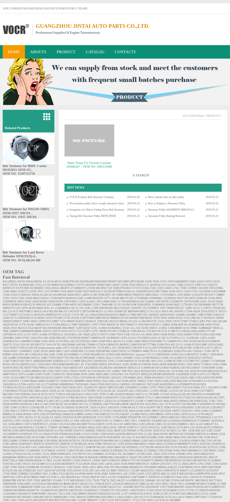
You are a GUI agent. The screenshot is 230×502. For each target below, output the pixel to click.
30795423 (207, 357)
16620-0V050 (161, 447)
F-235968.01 (56, 420)
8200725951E (118, 351)
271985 (223, 387)
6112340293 (38, 317)
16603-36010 (30, 321)
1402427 (102, 387)
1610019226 (25, 434)
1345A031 (116, 377)
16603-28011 (102, 374)
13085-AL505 (146, 483)
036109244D (87, 281)
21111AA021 (168, 284)
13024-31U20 (161, 490)
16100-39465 (101, 473)
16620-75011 (177, 483)
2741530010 (91, 364)
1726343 (85, 477)
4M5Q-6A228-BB (151, 374)
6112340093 (214, 460)
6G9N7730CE (155, 407)
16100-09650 (41, 457)
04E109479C (187, 480)
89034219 (131, 434)
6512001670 (61, 490)
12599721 (131, 427)
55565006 (189, 434)
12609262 (124, 384)
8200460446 (9, 457)
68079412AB (176, 434)
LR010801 (8, 337)
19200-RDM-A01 (116, 437)
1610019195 (51, 443)
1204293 (104, 450)
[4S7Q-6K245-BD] (28, 249)
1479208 (180, 454)
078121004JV (193, 367)
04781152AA (178, 354)
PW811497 (16, 401)
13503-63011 (44, 364)
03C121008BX (150, 417)
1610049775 (147, 460)
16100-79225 (82, 291)
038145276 (29, 304)
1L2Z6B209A (165, 351)
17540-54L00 (192, 311)
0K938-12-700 (42, 460)
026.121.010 (133, 437)
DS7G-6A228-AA (73, 347)
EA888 (12, 357)
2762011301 (163, 371)
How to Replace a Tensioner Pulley (166, 203)
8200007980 (9, 480)
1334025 (143, 387)
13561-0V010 (189, 341)
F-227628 (139, 454)
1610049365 (113, 337)
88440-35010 (42, 331)
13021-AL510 (207, 301)
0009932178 (117, 317)
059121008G (216, 288)
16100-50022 (173, 304)
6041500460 (68, 344)
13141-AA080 (164, 361)
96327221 (154, 427)
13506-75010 (115, 334)
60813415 (174, 417)
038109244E (54, 328)
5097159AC (201, 497)
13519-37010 (167, 454)
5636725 (7, 344)
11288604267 (205, 328)
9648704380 (38, 493)
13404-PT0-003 (75, 450)
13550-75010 (53, 371)
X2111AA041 (150, 347)
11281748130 (168, 427)
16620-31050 (61, 417)
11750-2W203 (144, 430)
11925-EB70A (152, 473)
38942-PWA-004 (182, 437)
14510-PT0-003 (53, 317)
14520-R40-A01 (197, 430)
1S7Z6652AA (55, 334)
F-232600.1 (204, 361)
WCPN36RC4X (24, 288)
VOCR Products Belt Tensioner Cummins (91, 197)
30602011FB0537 (12, 321)
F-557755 (79, 284)
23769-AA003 (136, 473)
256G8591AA (198, 394)
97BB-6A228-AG (125, 291)
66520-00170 (204, 487)
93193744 (8, 463)
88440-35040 (38, 477)
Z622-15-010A (114, 357)
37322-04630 (82, 463)
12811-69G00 (146, 424)
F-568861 (219, 294)
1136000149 (147, 367)
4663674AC (90, 347)
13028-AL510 (56, 390)
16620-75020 (61, 367)
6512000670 (213, 341)
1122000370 (176, 301)
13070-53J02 (39, 414)
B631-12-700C (179, 430)
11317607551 (79, 454)
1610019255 (218, 443)
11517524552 (60, 447)
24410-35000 (162, 470)
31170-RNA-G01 (185, 427)
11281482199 (36, 407)
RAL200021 (9, 281)
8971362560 (137, 281)
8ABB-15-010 (81, 434)
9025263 (101, 447)
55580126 (124, 331)
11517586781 (212, 374)
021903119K (130, 304)
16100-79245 (128, 284)
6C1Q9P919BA (92, 497)
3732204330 (215, 497)
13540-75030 (89, 487)
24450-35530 (212, 324)
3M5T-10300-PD (110, 460)
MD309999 (19, 490)
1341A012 (52, 493)
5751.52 (176, 463)
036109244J (25, 404)
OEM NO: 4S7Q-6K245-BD (21, 260)
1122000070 (125, 440)
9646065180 (213, 394)
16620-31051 (97, 463)
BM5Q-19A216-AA (131, 321)
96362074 (92, 493)
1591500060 (150, 467)
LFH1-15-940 (115, 361)
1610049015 (131, 387)
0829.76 (161, 341)
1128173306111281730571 (17, 361)
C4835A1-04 (39, 311)
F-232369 (134, 470)
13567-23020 (164, 288)
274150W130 (153, 331)
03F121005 (153, 384)
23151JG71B (175, 390)
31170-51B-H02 (179, 447)
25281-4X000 (164, 437)
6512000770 (52, 381)
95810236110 (106, 493)
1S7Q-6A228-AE (105, 390)
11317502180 (146, 447)
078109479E (134, 417)
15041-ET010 (96, 384)
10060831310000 (30, 341)
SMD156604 (86, 437)
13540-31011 (182, 477)
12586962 (23, 473)
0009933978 (203, 473)
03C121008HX (95, 454)
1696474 (125, 460)
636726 (21, 281)
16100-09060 (127, 463)
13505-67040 (165, 450)
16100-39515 (218, 473)
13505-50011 (10, 410)
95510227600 (25, 390)
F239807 (54, 321)
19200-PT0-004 (121, 288)
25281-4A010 (196, 281)
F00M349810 (123, 294)
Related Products (17, 128)
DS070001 (144, 324)
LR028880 (174, 500)
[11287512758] (28, 163)
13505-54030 (70, 457)
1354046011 (25, 351)
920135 (48, 497)
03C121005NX (11, 381)
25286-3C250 (160, 493)
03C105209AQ (130, 447)
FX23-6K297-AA (124, 414)
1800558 (45, 480)
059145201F (115, 364)
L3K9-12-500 (40, 404)
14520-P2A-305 (161, 430)
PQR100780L (103, 351)
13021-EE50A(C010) (144, 371)
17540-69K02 (10, 390)
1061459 (137, 347)
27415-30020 (76, 497)
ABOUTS (38, 52)
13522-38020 (113, 430)
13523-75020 (69, 371)
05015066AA (108, 497)
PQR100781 (144, 304)
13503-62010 (220, 463)
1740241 (100, 357)
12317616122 (160, 500)
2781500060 (129, 377)
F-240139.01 (112, 407)
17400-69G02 (127, 407)
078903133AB (45, 367)
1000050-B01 (60, 497)
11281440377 (217, 407)
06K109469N (162, 397)
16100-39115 (175, 291)
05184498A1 (115, 328)
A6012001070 (40, 500)
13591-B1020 (124, 443)
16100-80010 (15, 424)
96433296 (182, 381)
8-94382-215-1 (199, 387)
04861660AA (140, 443)
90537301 (139, 487)
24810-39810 (151, 410)
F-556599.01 (153, 477)
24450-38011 (55, 351)
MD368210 (9, 437)
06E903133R (186, 401)
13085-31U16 (162, 424)
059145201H (186, 457)
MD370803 (25, 311)
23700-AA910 (27, 384)
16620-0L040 (136, 410)
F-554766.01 (208, 317)
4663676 (65, 288)
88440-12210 (218, 434)
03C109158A (218, 404)
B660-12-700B (128, 314)
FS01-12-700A (71, 420)
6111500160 (144, 364)
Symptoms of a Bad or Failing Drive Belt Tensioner (96, 209)
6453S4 (201, 341)
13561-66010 (67, 291)
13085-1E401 (74, 487)
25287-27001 (10, 467)
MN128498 (58, 364)
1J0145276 (196, 477)
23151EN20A (82, 341)
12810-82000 (72, 374)
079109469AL (204, 417)
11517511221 (75, 447)
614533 (148, 493)
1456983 (180, 314)
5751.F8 (134, 460)
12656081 (127, 357)
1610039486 (23, 357)
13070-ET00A (91, 410)
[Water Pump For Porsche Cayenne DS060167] (89, 140)
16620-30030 (152, 334)
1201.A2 (40, 384)
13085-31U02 (184, 284)
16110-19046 (191, 390)
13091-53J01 (10, 500)
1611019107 (212, 470)
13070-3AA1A (189, 414)
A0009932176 (52, 314)
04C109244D (24, 497)
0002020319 (131, 483)
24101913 (179, 311)
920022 (103, 364)
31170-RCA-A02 (55, 477)
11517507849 (51, 291)
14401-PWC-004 (207, 321)
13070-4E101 (23, 477)
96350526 (32, 430)
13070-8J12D (55, 404)
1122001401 (192, 337)
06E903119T (76, 367)
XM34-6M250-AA (36, 281)
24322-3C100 (157, 337)
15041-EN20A (81, 460)
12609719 (43, 321)
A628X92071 (25, 443)
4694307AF (112, 324)
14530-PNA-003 (197, 447)
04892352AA (202, 434)
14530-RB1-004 (146, 361)
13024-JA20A (97, 407)
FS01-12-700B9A (112, 420)
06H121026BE (149, 437)
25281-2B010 (10, 443)
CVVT (65, 480)
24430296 (120, 434)
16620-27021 (10, 328)
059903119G (201, 401)
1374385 (24, 381)
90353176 (176, 397)
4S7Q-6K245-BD (182, 347)
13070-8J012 (71, 301)
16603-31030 (24, 301)
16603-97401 (22, 337)
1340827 (116, 371)
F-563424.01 (58, 467)
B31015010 (199, 384)
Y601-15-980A (50, 473)
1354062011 (144, 420)
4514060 (7, 397)
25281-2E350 (40, 351)
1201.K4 (138, 497)
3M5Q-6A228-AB (207, 397)
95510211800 (199, 344)
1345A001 (203, 288)
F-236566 (51, 424)
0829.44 (82, 457)
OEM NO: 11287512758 (19, 173)
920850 (55, 284)
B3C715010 (215, 480)
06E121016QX (121, 308)
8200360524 (132, 301)
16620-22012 (89, 467)
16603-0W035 (170, 401)
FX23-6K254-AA (68, 473)
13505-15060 (219, 364)
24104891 (191, 314)
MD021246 (169, 440)
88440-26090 (37, 381)
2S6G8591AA (10, 384)
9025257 (179, 308)
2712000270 (202, 490)
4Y (82, 364)
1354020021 (209, 477)
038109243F (168, 374)
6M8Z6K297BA (176, 364)
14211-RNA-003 (164, 311)
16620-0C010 (136, 404)
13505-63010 (107, 434)
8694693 (38, 288)
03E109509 (216, 377)
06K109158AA (187, 473)
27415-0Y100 (213, 440)
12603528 (102, 321)
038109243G (163, 354)
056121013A (112, 384)
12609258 (64, 443)
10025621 (85, 420)
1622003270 (90, 387)
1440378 (134, 490)
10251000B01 (71, 354)
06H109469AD (78, 401)
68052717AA (146, 311)
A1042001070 (110, 397)
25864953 (14, 331)
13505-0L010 (202, 407)
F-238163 (97, 420)
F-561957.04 (84, 371)
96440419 (70, 298)
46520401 (91, 284)
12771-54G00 (111, 298)
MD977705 (62, 357)
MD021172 (142, 284)
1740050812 (71, 437)
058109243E (106, 308)
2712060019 (77, 288)
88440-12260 (140, 440)
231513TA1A (25, 314)
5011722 (83, 404)
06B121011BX (116, 387)
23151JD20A (39, 483)
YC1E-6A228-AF (43, 417)
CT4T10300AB (87, 377)
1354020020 (123, 477)
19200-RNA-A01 (118, 473)
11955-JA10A (128, 337)
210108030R (32, 467)
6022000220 (97, 354)
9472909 (177, 361)
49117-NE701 (10, 284)
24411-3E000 (143, 377)
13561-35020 (25, 298)
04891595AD (154, 401)
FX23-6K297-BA (37, 328)
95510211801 (69, 500)
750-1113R (64, 493)
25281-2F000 (129, 364)
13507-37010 (98, 324)
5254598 (102, 487)
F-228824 (164, 324)
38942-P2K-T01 (105, 467)
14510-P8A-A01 (120, 374)
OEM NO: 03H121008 (97, 166)
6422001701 (33, 490)
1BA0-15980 (94, 443)
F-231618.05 (117, 483)
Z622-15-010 (146, 490)
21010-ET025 (208, 311)
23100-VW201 (42, 374)
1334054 (26, 371)
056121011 (87, 361)
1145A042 (47, 387)
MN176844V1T (129, 324)
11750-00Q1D (205, 414)
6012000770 (84, 424)
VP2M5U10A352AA (14, 387)
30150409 (128, 454)
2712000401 (203, 420)
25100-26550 (129, 381)
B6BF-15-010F (161, 394)
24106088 (190, 483)
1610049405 (155, 298)
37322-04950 (126, 397)
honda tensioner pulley (50, 347)
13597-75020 (33, 480)
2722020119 (170, 443)
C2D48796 (90, 447)
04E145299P (34, 387)
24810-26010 (41, 390)
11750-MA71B (189, 304)
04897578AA (10, 374)
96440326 (158, 497)
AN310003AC (138, 384)
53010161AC (109, 443)
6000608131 (194, 450)
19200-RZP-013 (179, 324)
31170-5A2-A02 (174, 497)
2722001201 (24, 294)
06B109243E (77, 480)
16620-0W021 (10, 351)
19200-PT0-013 (171, 407)
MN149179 (55, 500)
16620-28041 (113, 447)
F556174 (103, 334)
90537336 (182, 298)
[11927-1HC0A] (28, 206)
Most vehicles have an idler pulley (166, 197)
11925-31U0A (10, 377)
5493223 (35, 357)
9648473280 (104, 284)
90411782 (18, 367)
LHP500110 (9, 334)
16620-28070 (189, 463)
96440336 (68, 414)
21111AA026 (53, 463)
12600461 (150, 480)
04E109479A (25, 427)
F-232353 (143, 427)
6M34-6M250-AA (48, 430)
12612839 (213, 387)
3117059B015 (134, 351)
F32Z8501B (182, 374)
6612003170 (37, 344)
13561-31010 (10, 298)
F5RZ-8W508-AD (57, 311)
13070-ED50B (191, 301)
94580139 (16, 304)
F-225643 (95, 460)
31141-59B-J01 (191, 317)
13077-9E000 (167, 308)
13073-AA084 (39, 334)
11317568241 (48, 450)
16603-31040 (98, 341)
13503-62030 (202, 377)
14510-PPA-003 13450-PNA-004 (29, 354)
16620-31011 (76, 387)
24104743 (120, 394)
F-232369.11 (140, 401)
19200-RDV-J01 (107, 294)
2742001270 (107, 490)
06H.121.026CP (170, 473)
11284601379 (173, 341)
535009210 (217, 427)
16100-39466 (92, 450)
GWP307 (61, 450)
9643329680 (121, 467)
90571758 (217, 304)
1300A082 (38, 497)
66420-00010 (98, 314)
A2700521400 (112, 354)
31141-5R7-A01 (91, 470)
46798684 (64, 427)
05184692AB (159, 420)
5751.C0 (148, 497)
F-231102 (56, 460)
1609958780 (9, 483)
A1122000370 (197, 470)
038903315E (137, 480)
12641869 (128, 487)
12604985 (157, 457)
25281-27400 (91, 308)
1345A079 (73, 311)
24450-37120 (59, 487)
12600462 (89, 430)
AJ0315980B (218, 291)
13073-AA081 (62, 401)
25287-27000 (10, 407)
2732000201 (95, 404)
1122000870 (215, 410)
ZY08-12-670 (197, 374)
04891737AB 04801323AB (34, 377)
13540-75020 (60, 387)
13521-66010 (10, 347)
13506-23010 (169, 381)
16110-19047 (200, 467)
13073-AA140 (108, 477)
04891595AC (142, 463)
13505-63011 (141, 390)
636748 (7, 430)
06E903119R (39, 371)
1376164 (175, 480)
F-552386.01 (40, 427)
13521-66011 (162, 483)
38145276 (38, 314)
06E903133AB (25, 457)
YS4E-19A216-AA (134, 334)
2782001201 (29, 470)
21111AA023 (10, 427)
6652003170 (203, 483)
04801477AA (211, 424)
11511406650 (67, 321)
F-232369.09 (108, 291)
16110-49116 (54, 281)
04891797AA (150, 351)
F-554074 (23, 410)
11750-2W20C (27, 324)
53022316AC (188, 417)
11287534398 (87, 311)
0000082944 (66, 384)
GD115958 (165, 410)
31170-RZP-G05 (39, 420)
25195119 (78, 430)
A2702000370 (124, 401)
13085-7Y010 (48, 357)
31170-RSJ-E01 (177, 493)
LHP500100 (102, 377)
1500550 (100, 430)
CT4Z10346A (81, 384)
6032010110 (112, 314)
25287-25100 (213, 430)
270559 (84, 440)
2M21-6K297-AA (120, 480)
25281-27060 (56, 354)
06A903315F (149, 321)
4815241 (208, 294)
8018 (150, 500)
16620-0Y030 (55, 301)
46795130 (74, 440)
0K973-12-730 (144, 394)
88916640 (133, 311)
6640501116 (130, 361)
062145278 (99, 437)
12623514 (113, 321)
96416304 (214, 490)
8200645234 (189, 420)
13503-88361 (51, 440)
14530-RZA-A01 (73, 334)
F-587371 (221, 311)
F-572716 (135, 288)
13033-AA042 (86, 301)
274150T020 (73, 337)
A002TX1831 (75, 490)
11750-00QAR (79, 443)
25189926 (139, 397)
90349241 (90, 321)
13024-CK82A (125, 497)
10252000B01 (84, 304)
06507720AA (10, 460)
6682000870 (181, 281)
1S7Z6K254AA (58, 397)
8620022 (130, 394)
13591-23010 (193, 454)
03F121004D (162, 367)
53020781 (135, 308)
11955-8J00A (184, 294)
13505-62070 (25, 500)
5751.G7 (150, 397)
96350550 (98, 298)
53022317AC (114, 487)
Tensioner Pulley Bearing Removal (166, 216)
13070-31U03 (212, 281)
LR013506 (215, 334)
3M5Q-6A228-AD (42, 294)
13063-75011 (130, 420)
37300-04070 (57, 298)
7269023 (141, 381)
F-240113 (216, 347)
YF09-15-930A (200, 334)
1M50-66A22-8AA (39, 397)
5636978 (7, 367)
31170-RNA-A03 (65, 341)
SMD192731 (107, 414)
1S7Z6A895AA (196, 381)
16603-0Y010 (148, 341)
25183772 (23, 291)
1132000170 (47, 490)
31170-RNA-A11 (107, 347)
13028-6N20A (168, 334)
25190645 (23, 440)
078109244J (165, 347)
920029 (155, 463)
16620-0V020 (50, 434)
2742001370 (58, 374)
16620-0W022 (167, 314)
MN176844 (161, 291)
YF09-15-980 (106, 394)
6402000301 (120, 367)
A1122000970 (10, 434)
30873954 (127, 371)
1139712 (28, 424)
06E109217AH (11, 394)
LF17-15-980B (72, 361)
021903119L (82, 407)
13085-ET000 (204, 314)
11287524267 (82, 328)
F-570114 (141, 407)
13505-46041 (10, 291)
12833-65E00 (95, 397)
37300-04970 (69, 304)
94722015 (112, 331)
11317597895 (88, 390)
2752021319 (189, 397)
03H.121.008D (108, 470)
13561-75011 (216, 401)
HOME (14, 52)
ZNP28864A (157, 414)
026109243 (158, 377)
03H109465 (29, 401)
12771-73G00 (52, 407)
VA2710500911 (150, 308)
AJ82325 (172, 467)
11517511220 (171, 377)
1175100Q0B (141, 298)
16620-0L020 (75, 410)
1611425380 (163, 480)
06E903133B (161, 460)
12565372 (212, 284)
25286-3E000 (171, 387)
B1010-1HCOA (11, 364)
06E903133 (9, 288)
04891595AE (102, 317)
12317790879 (206, 390)
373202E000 (203, 404)
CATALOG (95, 52)
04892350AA (131, 424)
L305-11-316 (76, 308)
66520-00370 (203, 427)
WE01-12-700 (117, 301)
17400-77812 (36, 410)
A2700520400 (87, 357)
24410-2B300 (159, 364)
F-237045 (85, 354)
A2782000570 (185, 384)
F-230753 (55, 331)
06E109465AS (55, 483)
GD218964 (35, 473)
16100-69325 (194, 357)
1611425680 (38, 437)
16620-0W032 (93, 381)
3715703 (190, 490)
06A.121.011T (10, 311)
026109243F (152, 487)
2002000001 (205, 304)
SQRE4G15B (177, 367)
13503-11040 (200, 410)
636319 (155, 324)
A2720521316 (19, 454)
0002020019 (101, 281)
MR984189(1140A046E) (112, 457)
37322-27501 (139, 500)
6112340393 (98, 424)
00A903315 (24, 493)
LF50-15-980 (168, 331)
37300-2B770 (211, 351)
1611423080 (38, 463)
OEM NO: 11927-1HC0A (20, 217)
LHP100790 (162, 301)
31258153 (23, 407)
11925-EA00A (215, 344)
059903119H (198, 440)
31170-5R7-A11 (81, 314)
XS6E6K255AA (11, 341)
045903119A (136, 493)
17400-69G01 (137, 331)
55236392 (45, 467)
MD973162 (9, 477)
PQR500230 (145, 317)
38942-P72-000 (44, 401)
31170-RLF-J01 (113, 454)
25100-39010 (18, 430)
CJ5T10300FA (168, 294)
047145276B (59, 470)
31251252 (212, 447)
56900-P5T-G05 (11, 308)
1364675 (116, 284)
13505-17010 (71, 377)
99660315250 (23, 437)
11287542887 (137, 477)
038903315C (219, 487)
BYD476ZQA (54, 414)
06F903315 (175, 460)
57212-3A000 (209, 493)
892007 (113, 281)
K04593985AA (168, 384)
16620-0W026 (39, 301)
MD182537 (192, 354)
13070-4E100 (28, 308)
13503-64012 (24, 483)
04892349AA (170, 457)
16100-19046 (87, 374)
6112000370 (167, 477)
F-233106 (89, 288)
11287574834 (87, 317)
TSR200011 (84, 324)
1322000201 (170, 298)
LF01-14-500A (99, 328)
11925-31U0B (141, 357)
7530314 (60, 394)
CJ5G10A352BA (67, 424)
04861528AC (152, 294)
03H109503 (187, 407)
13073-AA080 (26, 374)
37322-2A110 (42, 284)
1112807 (82, 500)
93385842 (25, 394)
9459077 (86, 337)
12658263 (153, 314)
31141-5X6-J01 (21, 344)
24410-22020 (112, 463)
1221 (108, 371)
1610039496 (208, 367)
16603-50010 (155, 443)
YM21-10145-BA (201, 443)
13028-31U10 (169, 357)
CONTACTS (125, 52)
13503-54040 (102, 301)
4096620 (162, 467)
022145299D (67, 284)
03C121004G (147, 301)
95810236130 (10, 447)
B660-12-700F (218, 483)
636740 (122, 427)
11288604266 (25, 487)
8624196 (63, 440)
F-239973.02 (199, 284)
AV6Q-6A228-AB (180, 394)
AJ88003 (79, 414)
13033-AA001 (208, 337)
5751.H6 (210, 331)
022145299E (9, 417)
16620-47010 (17, 450)
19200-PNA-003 (183, 351)
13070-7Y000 (180, 321)
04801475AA (42, 324)
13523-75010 (92, 480)
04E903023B (89, 417)
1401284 (222, 321)
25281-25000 (133, 341)
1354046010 (158, 304)
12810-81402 (45, 447)
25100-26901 (215, 298)
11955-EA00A (172, 414)
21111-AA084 (183, 344)
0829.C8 (181, 357)
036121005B (121, 404)
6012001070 (96, 440)
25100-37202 (149, 288)
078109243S (95, 401)
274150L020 (98, 371)
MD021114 (134, 367)
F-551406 (56, 480)
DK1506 (74, 357)
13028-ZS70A (20, 397)
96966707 (92, 500)
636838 (219, 317)
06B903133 (9, 414)
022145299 (75, 417)
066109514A (73, 477)
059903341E (64, 454)
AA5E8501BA (23, 317)
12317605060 (128, 430)
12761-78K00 (98, 331)
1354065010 (9, 497)
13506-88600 (175, 328)
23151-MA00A (79, 427)
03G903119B (189, 460)
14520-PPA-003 (125, 390)
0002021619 (207, 454)
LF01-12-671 (121, 493)
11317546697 (10, 314)
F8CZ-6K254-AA (115, 341)
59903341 (40, 304)
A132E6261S (174, 420)
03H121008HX (179, 424)
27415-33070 (167, 281)
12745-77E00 (156, 387)
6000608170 (184, 443)
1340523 (163, 417)
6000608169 (27, 331)
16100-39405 (148, 328)
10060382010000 (42, 361)
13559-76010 (160, 317)
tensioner (141, 354)
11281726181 (73, 467)
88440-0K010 (71, 483)
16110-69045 (71, 404)
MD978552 (39, 424)
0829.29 (213, 457)
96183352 (95, 291)
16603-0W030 (25, 460)
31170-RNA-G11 (175, 337)
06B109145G (200, 457)
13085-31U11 (192, 308)
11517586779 (190, 361)
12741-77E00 (179, 288)
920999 (7, 354)
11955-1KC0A (25, 417)
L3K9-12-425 (195, 424)
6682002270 (136, 467)
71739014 (206, 364)
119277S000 (167, 487)
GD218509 (205, 291)
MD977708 (30, 367)
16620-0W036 (23, 414)
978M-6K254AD (77, 397)
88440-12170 (177, 490)
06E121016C (110, 427)
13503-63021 (121, 490)
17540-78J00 (10, 473)
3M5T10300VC (123, 500)
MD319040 (214, 467)
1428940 (7, 490)
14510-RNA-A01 (154, 404)
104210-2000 (187, 377)
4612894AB (59, 294)
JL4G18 (35, 394)
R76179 (174, 470)
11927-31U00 (21, 420)
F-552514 (185, 387)
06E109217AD (104, 288)
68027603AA (142, 414)
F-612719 (217, 417)
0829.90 (95, 477)
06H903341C (73, 364)
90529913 (67, 460)
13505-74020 (154, 381)
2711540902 (150, 450)
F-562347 (132, 457)
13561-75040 (100, 304)
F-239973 (206, 308)
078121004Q (136, 450)
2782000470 (9, 301)
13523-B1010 (73, 470)
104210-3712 (86, 483)
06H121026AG (41, 298)
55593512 (122, 470)
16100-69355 (124, 347)
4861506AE (201, 480)
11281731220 (106, 500)
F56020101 (138, 294)
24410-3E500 (155, 440)
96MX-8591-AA (45, 308)
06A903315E (121, 410)
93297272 (134, 374)
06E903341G (128, 354)
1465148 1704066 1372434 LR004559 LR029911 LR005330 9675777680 (116, 344)
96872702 (142, 314)
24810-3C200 (89, 294)
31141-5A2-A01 (132, 328)
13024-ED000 (184, 334)
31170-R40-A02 (180, 371)
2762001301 (219, 308)
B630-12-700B (69, 324)
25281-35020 (152, 454)
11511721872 (83, 331)
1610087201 (120, 311)
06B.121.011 (115, 304)
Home (200, 115)
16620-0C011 (147, 470)
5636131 (80, 321)
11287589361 (209, 450)
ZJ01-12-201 (145, 434)
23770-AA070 (172, 404)
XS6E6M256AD (145, 291)
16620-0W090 (10, 404)
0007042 (202, 460)
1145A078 (197, 294)
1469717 (176, 410)
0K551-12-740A (104, 311)
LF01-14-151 (24, 334)
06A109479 (144, 457)
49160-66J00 (86, 473)
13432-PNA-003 (39, 337)
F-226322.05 (109, 401)
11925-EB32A (52, 288)
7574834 (193, 321)
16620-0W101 (10, 324)
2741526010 (143, 337)
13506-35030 (10, 487)
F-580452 (188, 497)
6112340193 (56, 377)
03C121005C (34, 454)
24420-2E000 (197, 331)
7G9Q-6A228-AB (28, 347)
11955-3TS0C (204, 463)
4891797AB (126, 298)
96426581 (93, 457)
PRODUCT (66, 52)
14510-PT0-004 (198, 371)
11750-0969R (119, 417)
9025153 (22, 328)
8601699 (179, 487)
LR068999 (79, 381)
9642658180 (36, 440)
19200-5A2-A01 (42, 487)
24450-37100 (92, 414)
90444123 (155, 357)
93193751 (187, 410)
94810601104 (110, 440)
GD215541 (212, 381)
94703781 (15, 371)
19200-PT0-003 (70, 281)
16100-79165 (152, 281)
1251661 (94, 434)
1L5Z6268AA (10, 493)
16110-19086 (190, 328)
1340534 (217, 314)
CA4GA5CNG (53, 344)
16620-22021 (95, 427)
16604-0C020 (175, 317)
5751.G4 (37, 434)
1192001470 (66, 381)
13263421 (197, 351)
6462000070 (68, 463)
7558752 (104, 480)
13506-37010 (10, 294)
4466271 (184, 470)
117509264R (218, 361)
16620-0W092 (160, 434)
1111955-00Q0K (158, 390)
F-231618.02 (183, 440)
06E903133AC (28, 364)
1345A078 (190, 487)
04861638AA (193, 493)
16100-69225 (211, 437)
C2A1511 (66, 314)
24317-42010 (44, 470)
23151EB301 (67, 407)
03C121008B (54, 304)
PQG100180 (65, 430)
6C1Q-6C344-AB (12, 470)
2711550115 (106, 410)
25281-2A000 (84, 298)
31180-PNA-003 (166, 344)
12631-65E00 (70, 351)
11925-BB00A (79, 493)
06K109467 (68, 328)
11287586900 (185, 467)
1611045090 (131, 317)
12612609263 (91, 367)
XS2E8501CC (92, 490)
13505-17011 (191, 291)
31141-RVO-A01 (27, 447)
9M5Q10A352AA (217, 371)
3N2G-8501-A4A (111, 381)
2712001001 (52, 384)
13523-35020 (164, 321)
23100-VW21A (22, 463)
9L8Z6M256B (196, 324)
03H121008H (10, 440)
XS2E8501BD (26, 284)
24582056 (58, 361)
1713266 (55, 324)
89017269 (197, 437)
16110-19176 (68, 331)
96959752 (38, 443)
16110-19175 (48, 394)
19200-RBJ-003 (57, 337)
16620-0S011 (74, 294)
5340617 (204, 354)
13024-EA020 (72, 390)
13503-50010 (193, 364)
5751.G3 (151, 354)
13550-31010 (48, 341)
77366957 (53, 427)
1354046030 (62, 308)
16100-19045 (180, 450)
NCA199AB (183, 331)
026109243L (100, 361)
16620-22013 (90, 334)
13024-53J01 (91, 394)
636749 (21, 480)
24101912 (8, 420)
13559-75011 (36, 291)
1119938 (192, 288)
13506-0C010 (101, 483)
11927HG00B (188, 404)
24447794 (108, 404)
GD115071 (165, 463)
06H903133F (98, 337)
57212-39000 (49, 454)
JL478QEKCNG (119, 450)
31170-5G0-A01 (114, 424)
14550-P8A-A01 (55, 437)
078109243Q (66, 434)
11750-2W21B (71, 317)
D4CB (21, 467)
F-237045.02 (56, 457)
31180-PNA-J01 (201, 347)
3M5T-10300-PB (198, 298)
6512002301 (106, 367)
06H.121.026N (87, 351)
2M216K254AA (75, 394)
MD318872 (123, 281)
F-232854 (161, 328)
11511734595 (104, 417)
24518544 (155, 284)
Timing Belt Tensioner (56, 410)
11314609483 (32, 450)
